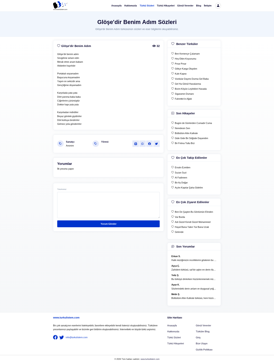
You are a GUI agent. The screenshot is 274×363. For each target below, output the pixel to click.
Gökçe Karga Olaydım (186, 69)
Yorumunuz (62, 189)
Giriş (198, 337)
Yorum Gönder (108, 224)
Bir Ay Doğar (181, 182)
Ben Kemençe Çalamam (187, 54)
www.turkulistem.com (66, 317)
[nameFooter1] (56, 337)
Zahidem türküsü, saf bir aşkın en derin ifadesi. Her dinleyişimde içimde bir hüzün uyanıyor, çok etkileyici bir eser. (194, 270)
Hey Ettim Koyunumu (185, 59)
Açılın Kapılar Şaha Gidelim (189, 187)
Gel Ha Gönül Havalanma (188, 84)
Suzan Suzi (181, 172)
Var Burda (180, 217)
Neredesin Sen (182, 128)
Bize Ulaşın (201, 343)
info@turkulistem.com (76, 337)
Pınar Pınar (180, 64)
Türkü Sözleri (147, 5)
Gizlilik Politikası (204, 349)
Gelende (179, 232)
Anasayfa (116, 5)
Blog (198, 5)
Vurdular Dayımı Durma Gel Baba (192, 79)
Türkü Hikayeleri (166, 5)
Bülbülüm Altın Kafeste (186, 133)
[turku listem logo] (60, 5)
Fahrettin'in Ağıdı (183, 99)
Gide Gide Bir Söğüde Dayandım (191, 138)
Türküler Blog (202, 331)
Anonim (70, 145)
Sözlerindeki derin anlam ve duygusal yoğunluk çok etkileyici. (194, 288)
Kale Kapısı (181, 74)
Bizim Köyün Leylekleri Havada (191, 89)
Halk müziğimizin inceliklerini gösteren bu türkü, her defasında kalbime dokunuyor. (194, 260)
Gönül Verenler (185, 5)
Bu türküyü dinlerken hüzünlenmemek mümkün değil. (194, 279)
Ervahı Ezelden (182, 167)
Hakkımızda (130, 5)
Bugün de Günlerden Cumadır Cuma (193, 123)
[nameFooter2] (62, 337)
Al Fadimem (181, 177)
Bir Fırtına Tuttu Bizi (185, 143)
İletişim (207, 5)
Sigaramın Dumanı (184, 94)
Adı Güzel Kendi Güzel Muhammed (192, 222)
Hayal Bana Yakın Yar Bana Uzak (192, 227)
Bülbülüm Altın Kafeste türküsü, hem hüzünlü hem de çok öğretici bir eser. (194, 298)
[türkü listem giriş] (218, 6)
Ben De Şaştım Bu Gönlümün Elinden (194, 212)
